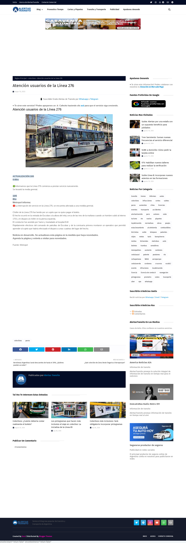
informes (152, 196)
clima (152, 205)
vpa (139, 282)
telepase (153, 232)
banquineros (159, 237)
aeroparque (156, 259)
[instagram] (155, 2)
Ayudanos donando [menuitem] (131, 9)
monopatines (136, 250)
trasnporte (167, 277)
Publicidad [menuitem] (114, 9)
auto (164, 241)
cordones (148, 264)
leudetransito (157, 268)
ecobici (168, 264)
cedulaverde (136, 264)
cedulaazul (135, 255)
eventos (134, 210)
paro (148, 214)
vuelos (149, 219)
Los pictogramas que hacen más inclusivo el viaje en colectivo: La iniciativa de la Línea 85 (66, 424)
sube (165, 214)
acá (82, 105)
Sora (23, 536)
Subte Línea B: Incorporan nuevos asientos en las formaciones (157, 177)
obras (159, 223)
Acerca (152, 536)
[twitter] (151, 2)
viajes (133, 237)
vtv (142, 219)
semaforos (155, 246)
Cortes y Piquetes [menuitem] (75, 9)
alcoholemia (152, 228)
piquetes (158, 219)
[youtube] (157, 522)
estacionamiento (137, 228)
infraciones (144, 268)
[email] (167, 2)
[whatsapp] (159, 2)
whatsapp (148, 282)
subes (157, 277)
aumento (148, 250)
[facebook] (163, 2)
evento (133, 268)
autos (162, 196)
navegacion (164, 273)
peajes (167, 223)
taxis (149, 237)
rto (165, 255)
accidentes (157, 210)
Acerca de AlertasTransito (29, 2)
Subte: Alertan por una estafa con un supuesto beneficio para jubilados (157, 124)
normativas (149, 223)
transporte (145, 210)
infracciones (147, 201)
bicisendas (144, 241)
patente (146, 255)
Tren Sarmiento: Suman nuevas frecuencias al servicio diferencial (157, 139)
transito (134, 196)
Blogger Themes (45, 536)
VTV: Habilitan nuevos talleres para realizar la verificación (155, 164)
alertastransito (137, 214)
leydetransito (136, 223)
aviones (156, 214)
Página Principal (21, 78)
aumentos (143, 205)
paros (27, 341)
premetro (147, 277)
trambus (144, 246)
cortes (157, 201)
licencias (161, 205)
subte (144, 232)
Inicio (15, 2)
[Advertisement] (93, 50)
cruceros (158, 264)
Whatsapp (83, 99)
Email (157, 297)
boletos (134, 246)
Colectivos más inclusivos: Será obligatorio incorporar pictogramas (106, 422)
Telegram (94, 99)
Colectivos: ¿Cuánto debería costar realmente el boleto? (28, 422)
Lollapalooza (136, 259)
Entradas (138, 311)
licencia (134, 273)
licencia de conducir (148, 273)
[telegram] (172, 2)
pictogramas (136, 277)
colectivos (32, 78)
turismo (134, 219)
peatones (156, 255)
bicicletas (134, 232)
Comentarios (139, 314)
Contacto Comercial (49, 2)
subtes (166, 201)
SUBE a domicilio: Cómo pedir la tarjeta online (156, 151)
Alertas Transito (52, 375)
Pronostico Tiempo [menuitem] (55, 9)
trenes (143, 196)
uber (133, 282)
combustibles (166, 228)
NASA (147, 259)
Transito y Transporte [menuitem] (96, 9)
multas (133, 241)
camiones (158, 250)
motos (141, 237)
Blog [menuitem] (39, 9)
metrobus (155, 241)
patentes (163, 232)
